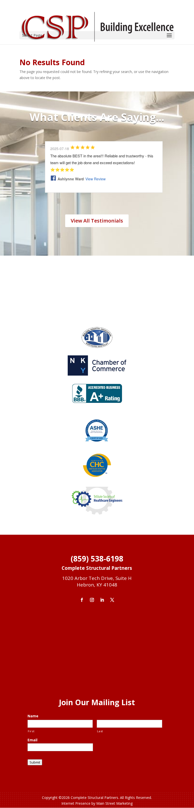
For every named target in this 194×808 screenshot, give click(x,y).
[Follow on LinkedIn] (102, 600)
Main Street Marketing (114, 803)
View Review (95, 178)
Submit (35, 762)
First (31, 731)
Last (100, 731)
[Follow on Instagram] (92, 600)
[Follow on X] (112, 600)
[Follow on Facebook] (82, 600)
